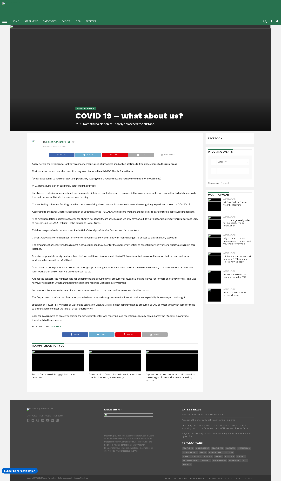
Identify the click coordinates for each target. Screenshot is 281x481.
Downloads (215, 478)
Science (241, 456)
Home (15, 21)
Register (91, 21)
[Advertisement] (166, 9)
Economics (244, 448)
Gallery (205, 460)
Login (77, 21)
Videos (228, 478)
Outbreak (234, 460)
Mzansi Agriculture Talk (58, 141)
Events (66, 21)
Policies (208, 456)
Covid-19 (56, 326)
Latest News (30, 21)
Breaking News (190, 460)
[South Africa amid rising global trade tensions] (58, 352)
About (238, 478)
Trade (203, 452)
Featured (188, 448)
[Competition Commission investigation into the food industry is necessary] (115, 352)
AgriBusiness (219, 460)
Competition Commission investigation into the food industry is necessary (115, 376)
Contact (250, 478)
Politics (229, 456)
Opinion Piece (190, 452)
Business (230, 448)
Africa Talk (215, 452)
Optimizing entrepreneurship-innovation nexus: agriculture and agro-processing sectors (170, 377)
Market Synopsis (192, 456)
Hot (245, 460)
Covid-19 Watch (198, 478)
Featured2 (217, 448)
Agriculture (202, 448)
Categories (50, 21)
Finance (187, 464)
